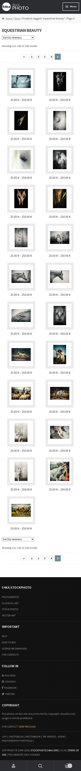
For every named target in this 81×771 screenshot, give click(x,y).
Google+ (10, 681)
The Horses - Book (53, 736)
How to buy (9, 642)
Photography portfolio (17, 740)
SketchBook (33, 736)
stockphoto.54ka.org (45, 750)
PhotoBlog (16, 736)
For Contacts (10, 654)
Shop (17, 18)
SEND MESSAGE (27, 726)
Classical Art (10, 603)
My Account (13, 766)
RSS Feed (10, 675)
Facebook (10, 687)
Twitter (10, 694)
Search (40, 766)
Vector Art (9, 615)
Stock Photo (10, 609)
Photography (10, 597)
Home (9, 18)
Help (4, 636)
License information (14, 648)
